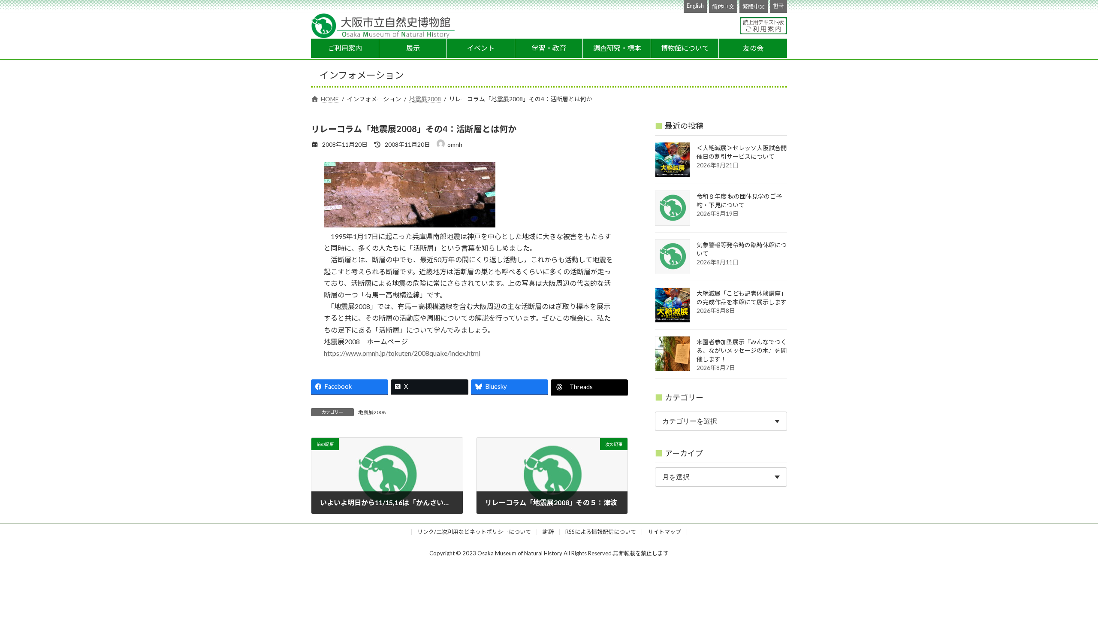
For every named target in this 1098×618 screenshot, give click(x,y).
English (695, 5)
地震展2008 (372, 412)
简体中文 (723, 6)
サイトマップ (664, 531)
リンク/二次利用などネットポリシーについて (474, 531)
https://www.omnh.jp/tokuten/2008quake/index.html (402, 353)
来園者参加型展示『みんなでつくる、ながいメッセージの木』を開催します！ (742, 350)
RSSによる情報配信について (600, 531)
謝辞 (548, 531)
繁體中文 (753, 6)
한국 (778, 5)
